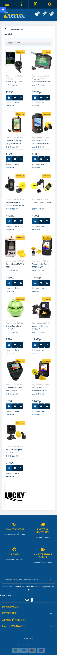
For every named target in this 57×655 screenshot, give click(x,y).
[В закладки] (15, 97)
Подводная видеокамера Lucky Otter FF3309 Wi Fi (14, 82)
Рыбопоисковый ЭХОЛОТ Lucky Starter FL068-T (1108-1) (15, 205)
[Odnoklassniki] (31, 599)
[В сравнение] (20, 97)
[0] (37, 15)
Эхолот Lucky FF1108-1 (41, 202)
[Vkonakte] (26, 599)
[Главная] (5, 29)
